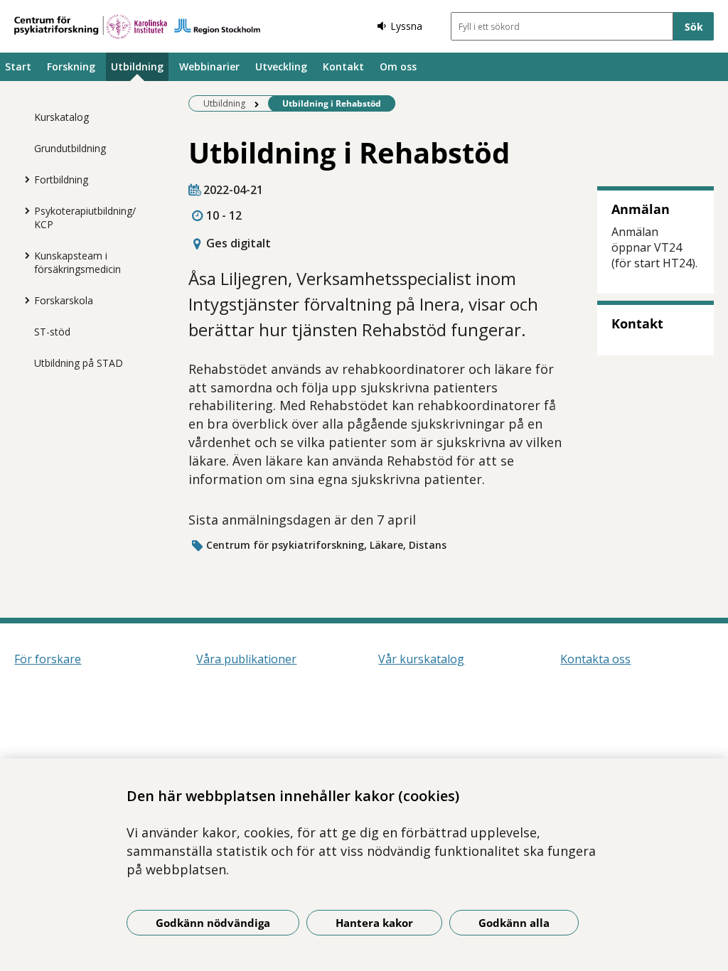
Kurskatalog (61, 117)
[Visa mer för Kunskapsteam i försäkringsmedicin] (23, 255)
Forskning (71, 66)
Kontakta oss (595, 659)
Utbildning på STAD (78, 363)
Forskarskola (63, 300)
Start (18, 66)
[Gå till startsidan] (137, 26)
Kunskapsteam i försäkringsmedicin (77, 262)
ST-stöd (52, 331)
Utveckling (281, 66)
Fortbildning (61, 179)
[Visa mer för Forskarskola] (23, 300)
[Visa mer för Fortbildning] (23, 179)
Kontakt (343, 66)
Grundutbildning (70, 148)
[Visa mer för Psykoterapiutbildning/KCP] (23, 210)
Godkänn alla (514, 923)
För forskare (47, 659)
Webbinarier (209, 66)
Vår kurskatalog (421, 659)
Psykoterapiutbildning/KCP (85, 217)
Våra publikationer (246, 659)
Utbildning (137, 66)
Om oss (398, 66)
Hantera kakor (374, 923)
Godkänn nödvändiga (213, 923)
